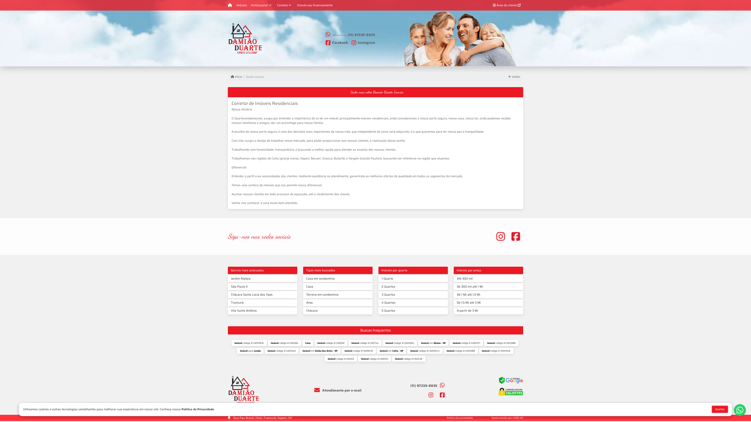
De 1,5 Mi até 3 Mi (469, 302)
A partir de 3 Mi (467, 310)
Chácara (312, 310)
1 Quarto (387, 278)
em (433, 343)
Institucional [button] (259, 5)
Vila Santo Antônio (244, 310)
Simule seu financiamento (315, 5)
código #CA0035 (374, 359)
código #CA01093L (249, 343)
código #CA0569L (399, 343)
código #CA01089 (461, 351)
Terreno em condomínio (322, 294)
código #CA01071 (466, 343)
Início (238, 77)
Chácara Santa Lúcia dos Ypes (252, 294)
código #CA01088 (501, 343)
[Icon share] (500, 236)
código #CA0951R (359, 351)
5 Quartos (388, 310)
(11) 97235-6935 (361, 34)
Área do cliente (507, 5)
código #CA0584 (284, 343)
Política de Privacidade (197, 409)
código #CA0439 (408, 359)
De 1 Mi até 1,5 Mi (468, 294)
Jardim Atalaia (241, 278)
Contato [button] (282, 5)
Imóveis (241, 5)
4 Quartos (388, 302)
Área (309, 302)
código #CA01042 (282, 351)
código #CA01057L (425, 351)
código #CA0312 (341, 359)
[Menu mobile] (230, 5)
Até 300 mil (465, 278)
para (250, 351)
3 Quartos (388, 294)
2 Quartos (388, 286)
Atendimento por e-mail (341, 390)
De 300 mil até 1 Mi (470, 286)
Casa (309, 286)
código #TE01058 (496, 351)
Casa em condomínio (320, 278)
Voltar (515, 77)
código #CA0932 (330, 343)
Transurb (237, 302)
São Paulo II (239, 286)
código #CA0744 (365, 343)
